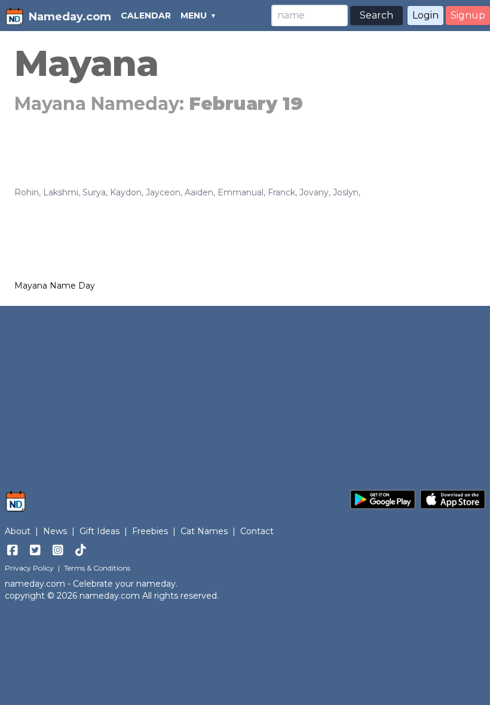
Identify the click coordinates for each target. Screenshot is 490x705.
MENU (193, 15)
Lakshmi (60, 192)
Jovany (314, 192)
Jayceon (163, 192)
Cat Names (204, 531)
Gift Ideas (99, 531)
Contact (257, 531)
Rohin (26, 192)
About (17, 531)
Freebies (150, 531)
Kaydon (126, 192)
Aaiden (199, 192)
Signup (468, 15)
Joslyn (346, 192)
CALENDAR (146, 15)
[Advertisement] (245, 392)
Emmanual (241, 192)
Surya (94, 192)
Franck (281, 192)
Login (425, 15)
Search (376, 15)
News (55, 531)
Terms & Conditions (97, 567)
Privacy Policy (29, 567)
